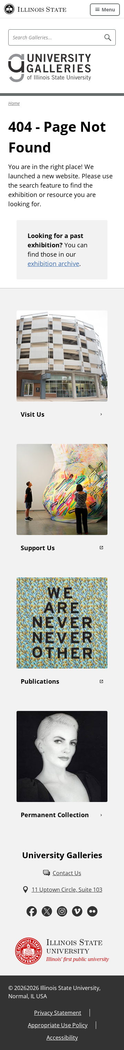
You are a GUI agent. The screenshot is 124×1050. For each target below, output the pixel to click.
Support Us (38, 548)
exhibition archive (53, 263)
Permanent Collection (55, 815)
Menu (108, 9)
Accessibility (62, 1037)
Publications (40, 681)
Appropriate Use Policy (57, 1025)
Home (14, 103)
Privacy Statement (57, 1013)
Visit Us (32, 414)
